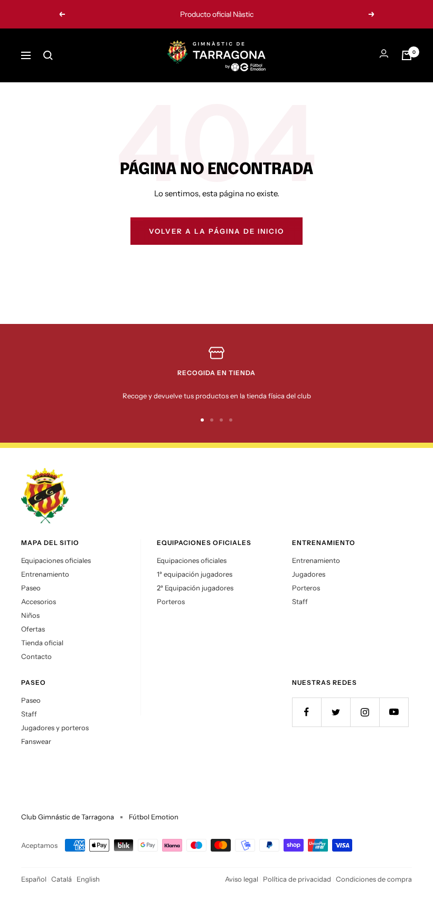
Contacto (36, 656)
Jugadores (308, 574)
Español (33, 879)
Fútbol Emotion (153, 817)
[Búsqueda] (48, 55)
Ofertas (33, 629)
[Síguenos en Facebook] (306, 712)
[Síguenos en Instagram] (364, 712)
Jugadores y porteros (55, 727)
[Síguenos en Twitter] (335, 712)
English (88, 879)
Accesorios (38, 601)
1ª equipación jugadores (194, 574)
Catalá (61, 879)
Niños (30, 615)
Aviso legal (241, 879)
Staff (300, 601)
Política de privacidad (297, 879)
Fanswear (36, 741)
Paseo (31, 588)
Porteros (171, 601)
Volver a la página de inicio (216, 231)
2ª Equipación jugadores (195, 588)
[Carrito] (406, 55)
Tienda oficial (42, 642)
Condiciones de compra (374, 879)
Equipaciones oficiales (56, 560)
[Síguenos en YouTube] (393, 712)
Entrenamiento (45, 574)
